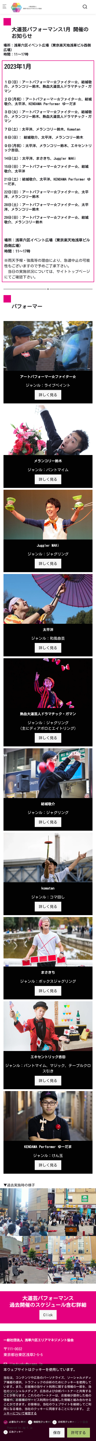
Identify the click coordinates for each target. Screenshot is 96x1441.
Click (48, 1315)
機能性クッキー (42, 1422)
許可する (78, 1433)
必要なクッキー (17, 1422)
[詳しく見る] (48, 346)
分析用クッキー (66, 1422)
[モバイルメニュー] (4, 7)
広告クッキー (16, 1432)
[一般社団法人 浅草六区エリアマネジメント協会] (29, 7)
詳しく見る (48, 395)
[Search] (84, 6)
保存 (57, 1433)
